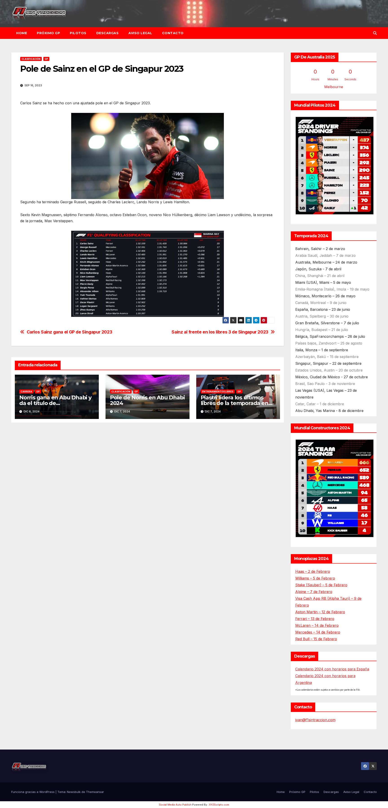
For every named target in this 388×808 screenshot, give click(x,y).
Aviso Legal (140, 33)
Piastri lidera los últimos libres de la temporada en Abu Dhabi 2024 (234, 403)
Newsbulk (74, 792)
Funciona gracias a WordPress (33, 792)
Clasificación (31, 59)
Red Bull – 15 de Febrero (316, 639)
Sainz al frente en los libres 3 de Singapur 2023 (220, 332)
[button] (375, 33)
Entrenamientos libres (217, 391)
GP (46, 59)
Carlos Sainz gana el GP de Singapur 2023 (69, 332)
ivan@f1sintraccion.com (315, 720)
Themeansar (95, 792)
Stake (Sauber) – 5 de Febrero (321, 585)
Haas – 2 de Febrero (312, 571)
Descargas (107, 33)
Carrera (26, 391)
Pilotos (78, 33)
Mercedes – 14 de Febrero (317, 632)
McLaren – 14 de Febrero (317, 625)
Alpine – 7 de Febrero (313, 591)
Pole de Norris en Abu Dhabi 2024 (147, 400)
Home (21, 33)
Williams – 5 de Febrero (315, 578)
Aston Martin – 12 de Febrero (320, 612)
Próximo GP (48, 33)
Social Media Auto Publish (175, 804)
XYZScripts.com (219, 804)
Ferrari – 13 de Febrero (314, 618)
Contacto (173, 33)
